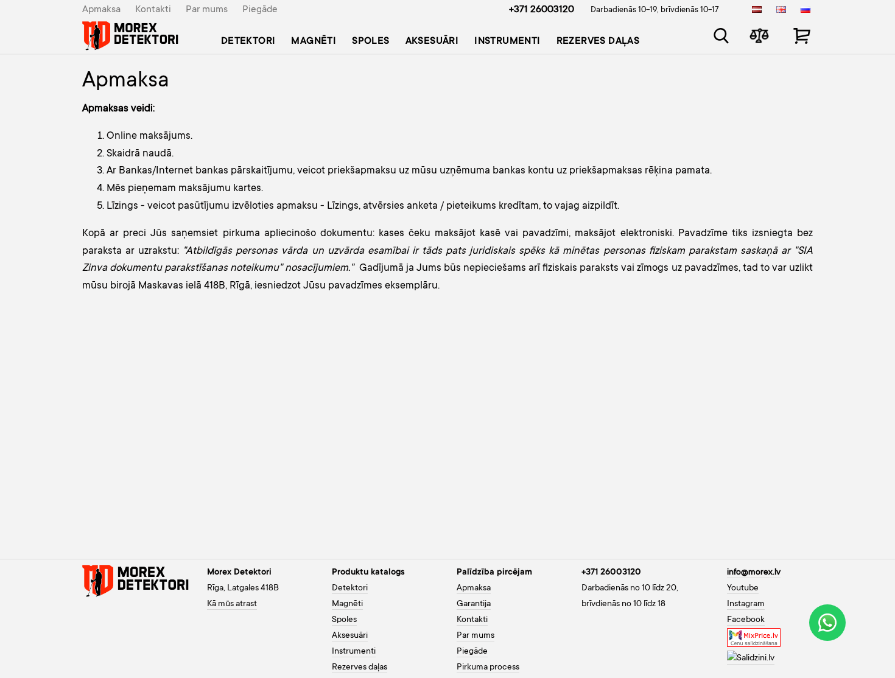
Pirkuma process (488, 668)
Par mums (207, 9)
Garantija (474, 604)
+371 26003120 (541, 9)
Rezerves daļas (598, 41)
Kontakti (153, 9)
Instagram (746, 604)
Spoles (370, 41)
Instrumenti (507, 41)
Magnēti (313, 41)
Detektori (248, 41)
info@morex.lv (754, 573)
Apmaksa (101, 9)
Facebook (746, 620)
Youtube (743, 588)
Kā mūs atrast (232, 604)
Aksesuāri (432, 41)
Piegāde (260, 9)
